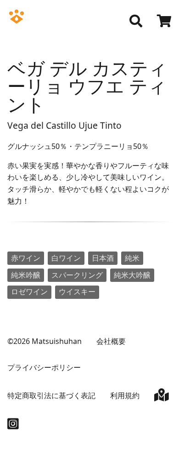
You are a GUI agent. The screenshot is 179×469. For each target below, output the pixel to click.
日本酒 (103, 258)
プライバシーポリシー (44, 367)
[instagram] (13, 426)
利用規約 (125, 395)
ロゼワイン (29, 291)
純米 (132, 258)
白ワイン (66, 258)
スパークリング (77, 275)
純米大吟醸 (132, 275)
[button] (135, 21)
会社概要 (111, 341)
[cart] (164, 22)
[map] (161, 397)
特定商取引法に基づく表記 (51, 395)
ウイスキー (77, 291)
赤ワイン (25, 258)
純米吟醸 (25, 275)
